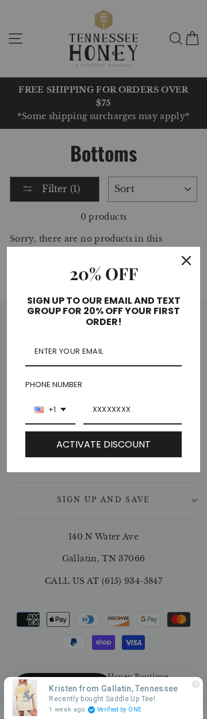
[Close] (186, 260)
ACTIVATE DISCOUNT (103, 444)
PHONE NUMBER (53, 384)
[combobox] (50, 410)
